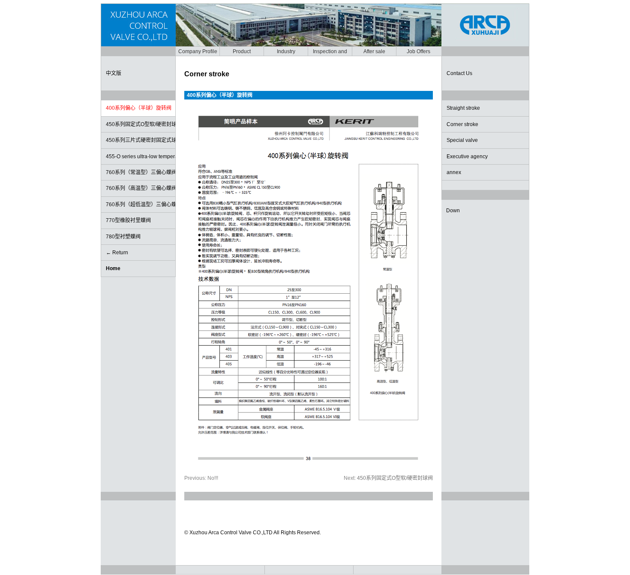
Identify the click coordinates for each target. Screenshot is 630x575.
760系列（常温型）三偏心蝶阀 (140, 172)
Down (453, 211)
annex (454, 172)
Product (242, 51)
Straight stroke (463, 108)
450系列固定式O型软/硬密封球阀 (140, 124)
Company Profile (197, 51)
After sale (374, 51)
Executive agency (467, 157)
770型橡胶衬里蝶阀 (128, 220)
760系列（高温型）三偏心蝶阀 (140, 188)
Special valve (462, 140)
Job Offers (418, 51)
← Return (117, 253)
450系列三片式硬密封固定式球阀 (140, 140)
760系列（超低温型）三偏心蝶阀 (140, 205)
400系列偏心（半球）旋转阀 (138, 108)
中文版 (113, 73)
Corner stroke (462, 124)
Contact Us (459, 73)
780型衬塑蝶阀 (123, 237)
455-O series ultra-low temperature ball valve (140, 157)
